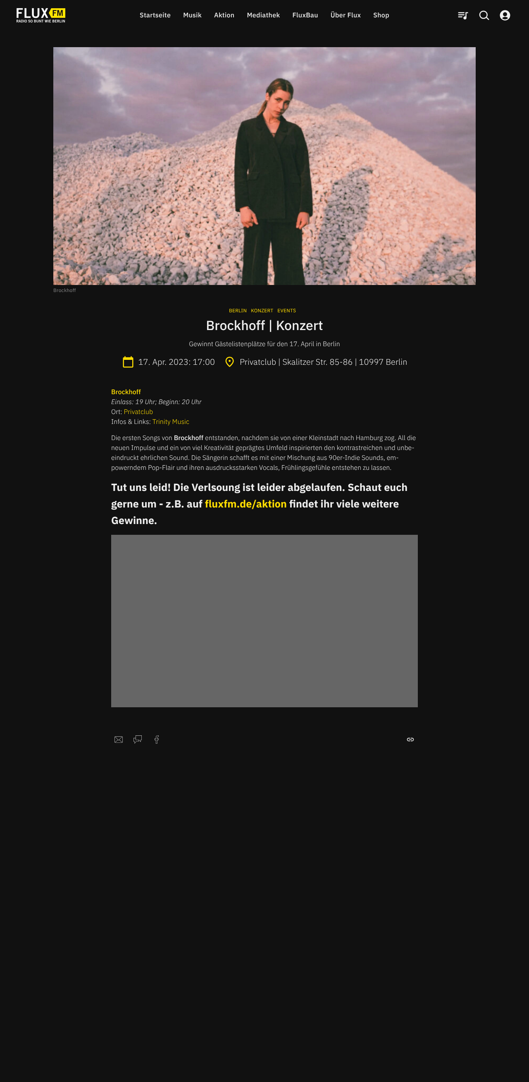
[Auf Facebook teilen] (156, 739)
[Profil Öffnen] (505, 15)
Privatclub (138, 412)
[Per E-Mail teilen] (118, 739)
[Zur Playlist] (462, 15)
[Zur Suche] (484, 15)
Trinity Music (171, 422)
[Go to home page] (41, 15)
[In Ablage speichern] (410, 739)
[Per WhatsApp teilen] (137, 739)
